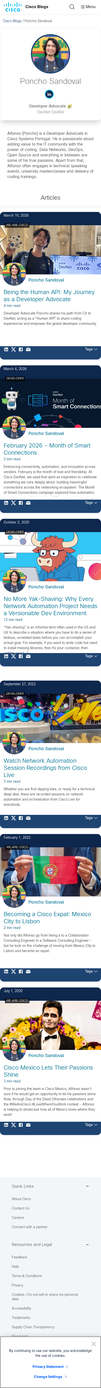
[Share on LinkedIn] (7, 353)
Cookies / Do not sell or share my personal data (45, 1297)
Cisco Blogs (36, 7)
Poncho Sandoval (46, 280)
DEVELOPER (15, 378)
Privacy (17, 1285)
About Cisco (21, 1199)
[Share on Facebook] (22, 353)
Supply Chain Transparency (33, 1327)
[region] (50, 1362)
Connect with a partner (30, 1227)
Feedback (19, 1257)
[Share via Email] (29, 353)
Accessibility (21, 1308)
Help (15, 1267)
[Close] (93, 1343)
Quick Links (23, 1187)
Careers (18, 1218)
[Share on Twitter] (14, 353)
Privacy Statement (48, 1366)
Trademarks (21, 1318)
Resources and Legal (32, 1245)
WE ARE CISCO (17, 225)
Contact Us (20, 1208)
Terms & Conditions (27, 1276)
